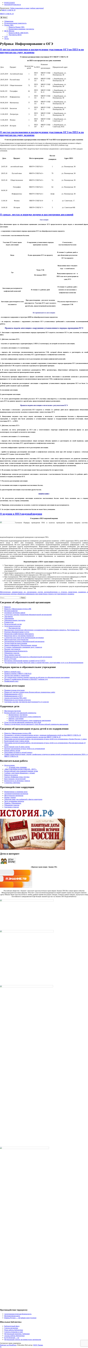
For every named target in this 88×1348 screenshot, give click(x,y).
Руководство (9, 622)
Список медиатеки (11, 1328)
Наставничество (14, 628)
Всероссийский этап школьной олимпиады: (20, 713)
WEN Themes (38, 1345)
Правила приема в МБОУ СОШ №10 (17, 673)
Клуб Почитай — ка (11, 1338)
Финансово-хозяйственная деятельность (19, 634)
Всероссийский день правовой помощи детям (21, 771)
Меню (5, 17)
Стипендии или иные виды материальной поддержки (24, 637)
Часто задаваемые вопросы (14, 801)
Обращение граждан (11, 653)
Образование (9, 618)
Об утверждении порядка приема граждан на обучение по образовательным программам (37, 677)
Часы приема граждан (12, 655)
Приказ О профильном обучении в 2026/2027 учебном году (26, 679)
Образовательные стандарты (14, 620)
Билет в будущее (10, 659)
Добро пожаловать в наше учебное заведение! (27, 8)
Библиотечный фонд (11, 1326)
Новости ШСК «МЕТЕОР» (19, 33)
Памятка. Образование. (12, 803)
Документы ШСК (15, 35)
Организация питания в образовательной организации (24, 641)
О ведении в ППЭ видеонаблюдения (21, 513)
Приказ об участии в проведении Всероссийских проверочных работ (29, 692)
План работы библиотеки (13, 1330)
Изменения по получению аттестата (17, 700)
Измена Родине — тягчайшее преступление (20, 1318)
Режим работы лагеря (12, 750)
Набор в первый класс (12, 672)
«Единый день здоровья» (18, 767)
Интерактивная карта (12, 1316)
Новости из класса (11, 775)
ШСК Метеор (9, 31)
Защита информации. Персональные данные (20, 645)
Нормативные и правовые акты (15, 792)
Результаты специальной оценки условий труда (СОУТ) (24, 661)
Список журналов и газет (13, 1332)
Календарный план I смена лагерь (16, 741)
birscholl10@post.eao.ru (12, 4)
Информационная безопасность (15, 651)
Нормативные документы (18, 715)
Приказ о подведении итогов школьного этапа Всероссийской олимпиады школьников (36, 724)
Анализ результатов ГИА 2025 (15, 698)
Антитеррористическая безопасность (17, 1314)
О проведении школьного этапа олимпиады (25, 717)
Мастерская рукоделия (12, 711)
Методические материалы (13, 795)
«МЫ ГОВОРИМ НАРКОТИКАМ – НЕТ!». (20, 769)
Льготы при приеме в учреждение (16, 675)
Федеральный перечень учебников (17, 1334)
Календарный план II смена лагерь (17, 747)
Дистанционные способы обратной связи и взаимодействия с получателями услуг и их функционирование (43, 662)
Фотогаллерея (9, 765)
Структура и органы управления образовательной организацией (28, 614)
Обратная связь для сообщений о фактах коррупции (23, 799)
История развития (10, 611)
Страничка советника (12, 783)
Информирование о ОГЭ (13, 696)
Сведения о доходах (11, 807)
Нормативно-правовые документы (21, 29)
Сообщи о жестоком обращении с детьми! (19, 773)
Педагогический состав (13, 624)
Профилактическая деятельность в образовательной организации (28, 657)
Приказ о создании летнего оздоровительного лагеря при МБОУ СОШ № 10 (32, 737)
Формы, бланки (10, 797)
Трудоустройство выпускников (15, 643)
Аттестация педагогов (12, 626)
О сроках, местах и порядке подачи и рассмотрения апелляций (36, 214)
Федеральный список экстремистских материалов (22, 1339)
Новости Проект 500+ (17, 27)
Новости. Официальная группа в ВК (17, 609)
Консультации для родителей (15, 779)
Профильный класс (11, 681)
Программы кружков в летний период (18, 752)
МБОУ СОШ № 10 (7, 14)
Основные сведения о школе (14, 613)
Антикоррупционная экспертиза (16, 793)
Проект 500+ (9, 25)
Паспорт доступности (12, 649)
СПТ (6, 37)
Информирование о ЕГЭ (13, 694)
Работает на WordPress (8, 1345)
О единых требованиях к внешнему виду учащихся (23, 647)
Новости (7, 607)
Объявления (8, 21)
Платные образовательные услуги (16, 632)
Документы (8, 616)
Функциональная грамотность (15, 23)
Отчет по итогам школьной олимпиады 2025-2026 (22, 722)
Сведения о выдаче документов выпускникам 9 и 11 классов (26, 702)
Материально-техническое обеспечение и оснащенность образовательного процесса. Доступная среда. (42, 630)
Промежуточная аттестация (14, 690)
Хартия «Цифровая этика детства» (17, 777)
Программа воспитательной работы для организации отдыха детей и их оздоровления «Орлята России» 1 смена (45, 739)
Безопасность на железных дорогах (17, 781)
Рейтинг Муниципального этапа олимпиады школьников (30, 720)
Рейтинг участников (16, 718)
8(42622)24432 (9, 3)
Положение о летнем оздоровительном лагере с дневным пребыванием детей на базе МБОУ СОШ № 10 (42, 735)
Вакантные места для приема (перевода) (19, 636)
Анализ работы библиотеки (14, 1336)
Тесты (6, 38)
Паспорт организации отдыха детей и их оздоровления (24, 748)
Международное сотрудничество (16, 639)
